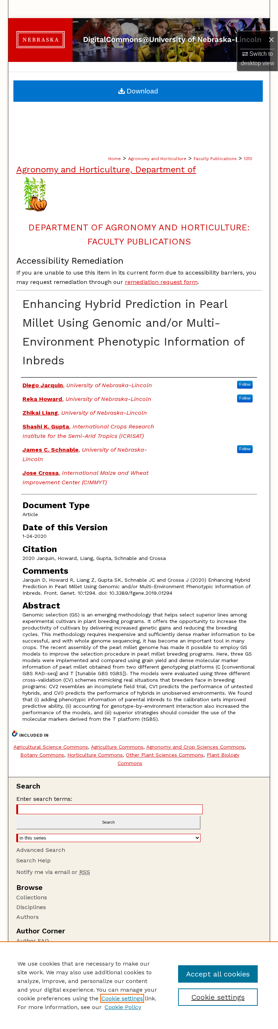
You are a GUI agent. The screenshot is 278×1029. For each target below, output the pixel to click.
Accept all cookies (218, 974)
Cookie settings (122, 998)
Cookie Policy (123, 1007)
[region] (139, 985)
